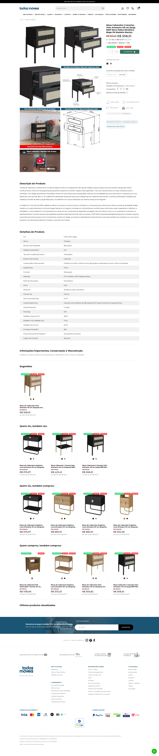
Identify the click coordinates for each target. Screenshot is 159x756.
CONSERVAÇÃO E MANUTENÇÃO (115, 126)
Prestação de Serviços (58, 702)
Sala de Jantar (40, 14)
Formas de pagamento (95, 672)
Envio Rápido (122, 14)
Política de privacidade (95, 689)
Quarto (49, 14)
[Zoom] (40, 64)
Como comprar (93, 669)
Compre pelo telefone (58, 693)
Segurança (54, 669)
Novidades (132, 14)
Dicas (90, 678)
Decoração (99, 14)
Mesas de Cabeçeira (30, 19)
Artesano (114, 83)
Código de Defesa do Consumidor (99, 694)
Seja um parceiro (56, 699)
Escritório (58, 14)
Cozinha (67, 14)
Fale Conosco (55, 688)
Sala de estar (132, 669)
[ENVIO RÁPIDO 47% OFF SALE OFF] (32, 396)
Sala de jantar (132, 672)
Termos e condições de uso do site (99, 691)
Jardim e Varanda (79, 14)
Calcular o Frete (112, 75)
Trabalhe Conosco (56, 675)
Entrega (90, 680)
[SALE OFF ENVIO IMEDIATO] (32, 575)
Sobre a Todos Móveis (58, 672)
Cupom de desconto (94, 675)
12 (113, 40)
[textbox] (77, 8)
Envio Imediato (111, 14)
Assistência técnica (94, 686)
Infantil (90, 14)
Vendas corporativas (57, 696)
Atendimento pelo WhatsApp (60, 691)
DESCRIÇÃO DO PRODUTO (114, 122)
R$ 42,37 (120, 40)
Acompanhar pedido (57, 685)
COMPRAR (128, 52)
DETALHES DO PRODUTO (130, 122)
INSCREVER (126, 627)
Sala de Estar (27, 14)
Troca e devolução (94, 683)
